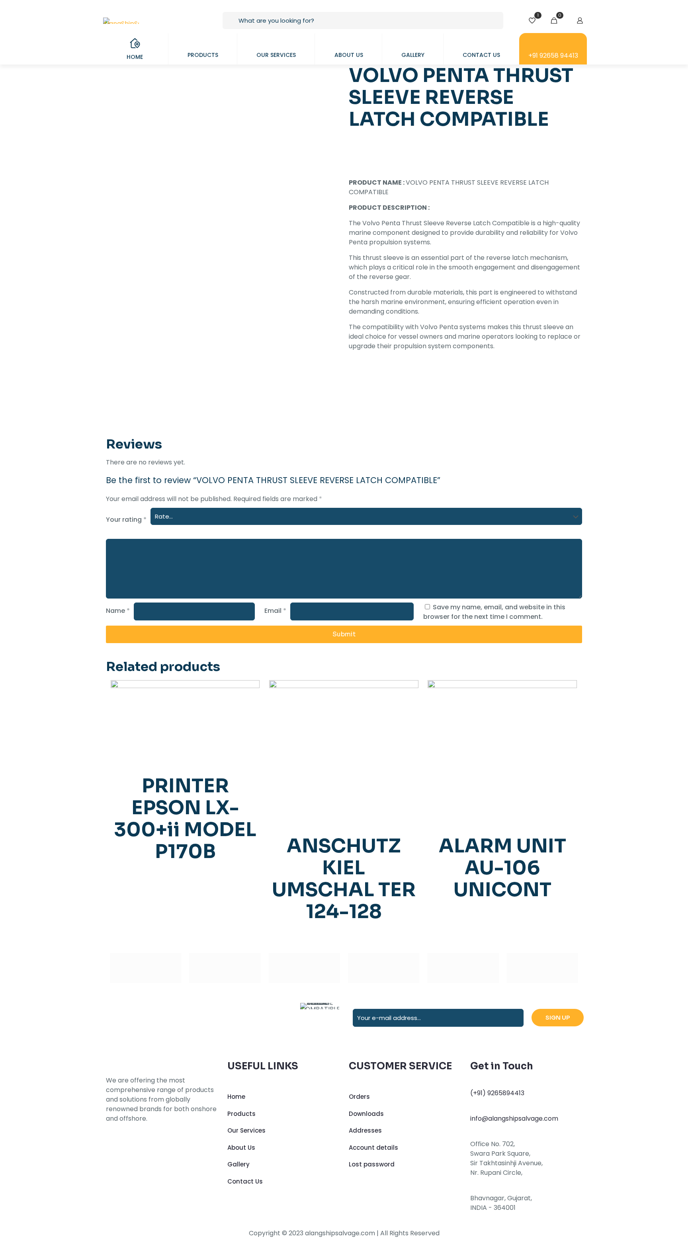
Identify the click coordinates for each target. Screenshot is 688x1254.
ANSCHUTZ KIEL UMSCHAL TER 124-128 (344, 879)
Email (275, 610)
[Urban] (383, 968)
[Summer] (304, 968)
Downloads (366, 1114)
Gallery (238, 1164)
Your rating (126, 519)
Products (241, 1114)
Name (118, 610)
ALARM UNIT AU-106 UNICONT (502, 868)
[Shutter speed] (542, 968)
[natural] (463, 968)
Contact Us (245, 1181)
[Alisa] (145, 968)
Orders (359, 1096)
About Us (241, 1147)
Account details (373, 1147)
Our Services (246, 1130)
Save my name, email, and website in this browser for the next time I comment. (494, 612)
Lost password (372, 1164)
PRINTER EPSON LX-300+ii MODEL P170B (185, 819)
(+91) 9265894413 (497, 1093)
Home (236, 1096)
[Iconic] (224, 968)
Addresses (365, 1130)
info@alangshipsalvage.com (514, 1118)
